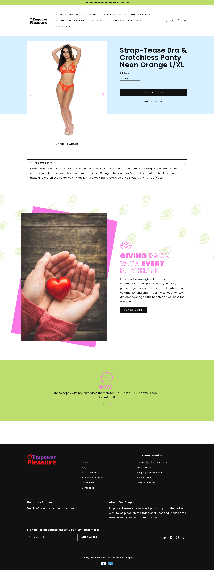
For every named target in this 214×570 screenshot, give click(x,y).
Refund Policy (144, 467)
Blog (84, 467)
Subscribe (89, 537)
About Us (87, 462)
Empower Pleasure (100, 557)
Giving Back (88, 482)
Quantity (124, 78)
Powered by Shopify (122, 557)
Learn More (133, 309)
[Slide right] (102, 94)
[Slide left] (30, 94)
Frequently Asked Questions (152, 462)
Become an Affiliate (93, 477)
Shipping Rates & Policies (150, 472)
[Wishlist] (179, 20)
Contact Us (88, 487)
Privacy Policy (144, 477)
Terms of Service (146, 482)
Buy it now (153, 101)
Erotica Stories (90, 472)
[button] (166, 20)
